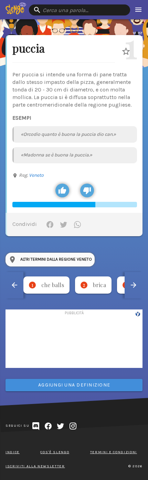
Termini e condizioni (113, 452)
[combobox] (79, 9)
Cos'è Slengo (54, 452)
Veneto (36, 175)
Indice (13, 452)
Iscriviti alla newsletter (35, 466)
